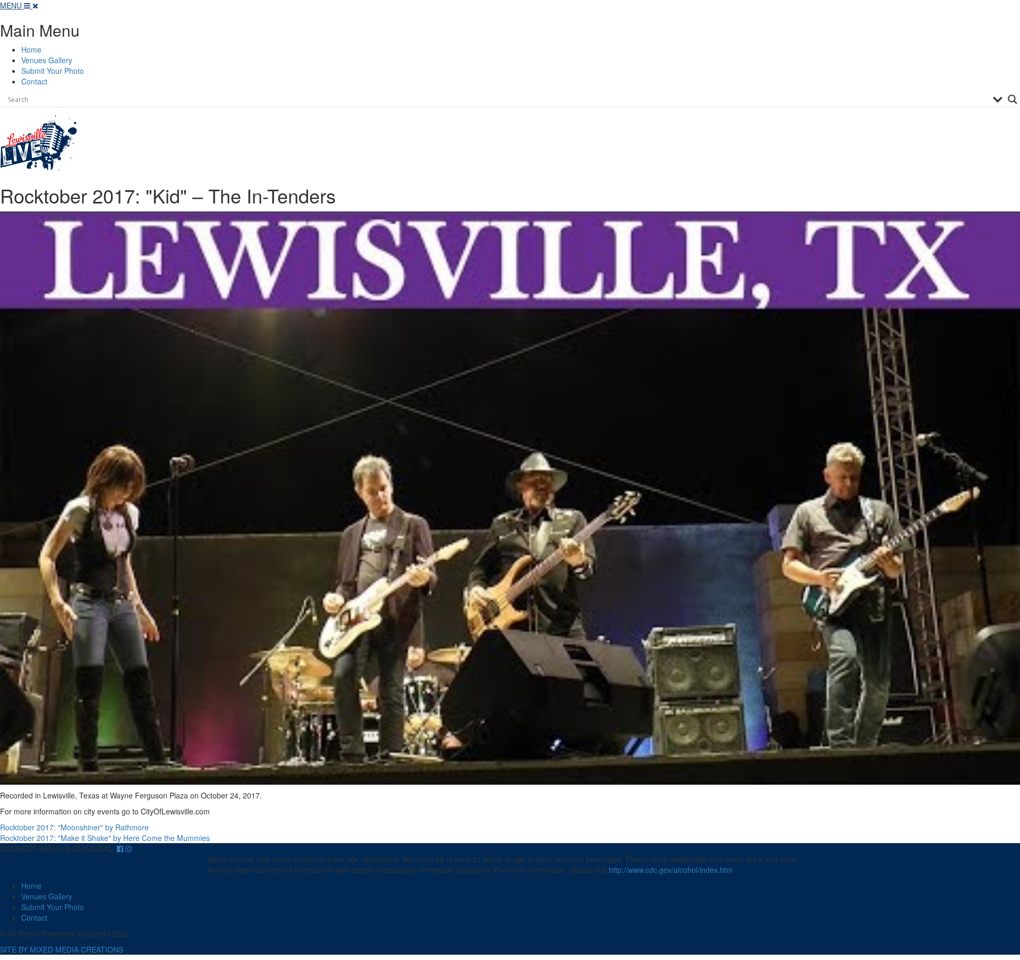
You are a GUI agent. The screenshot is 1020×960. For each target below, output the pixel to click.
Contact (34, 81)
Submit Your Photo (52, 70)
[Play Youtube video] (510, 498)
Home (31, 49)
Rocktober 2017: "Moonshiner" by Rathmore (74, 827)
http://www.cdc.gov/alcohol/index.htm (671, 869)
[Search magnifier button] (1012, 99)
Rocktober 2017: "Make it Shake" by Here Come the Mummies (105, 837)
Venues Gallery (46, 60)
